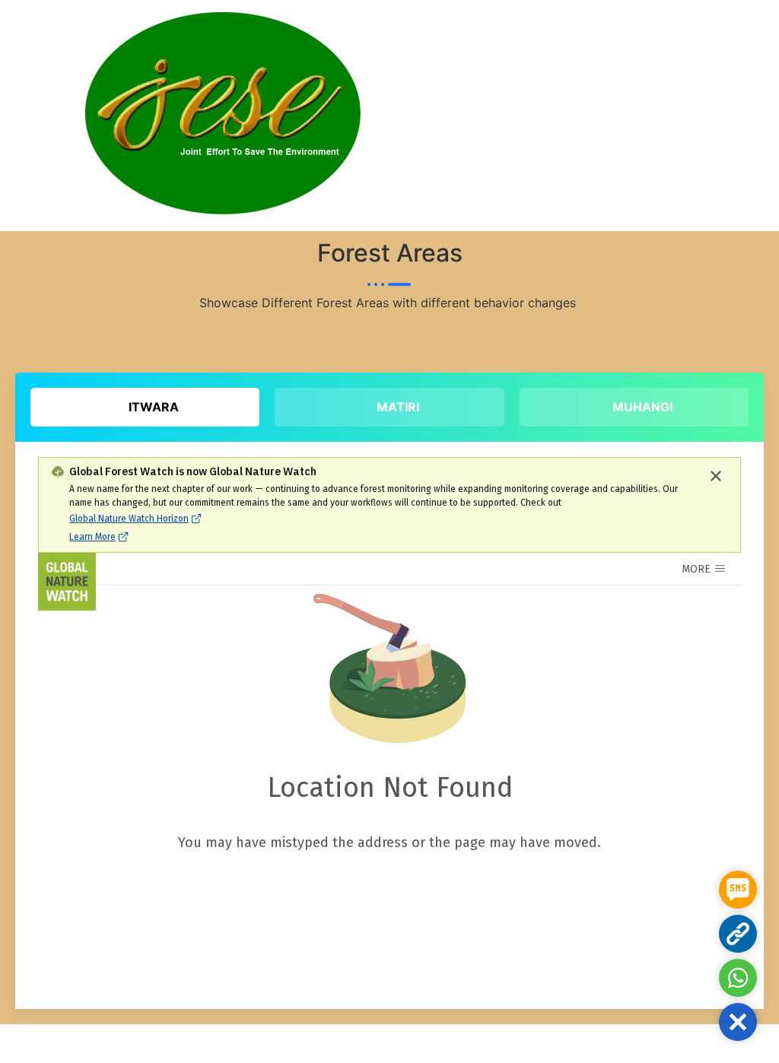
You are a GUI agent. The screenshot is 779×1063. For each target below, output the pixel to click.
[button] (738, 1022)
